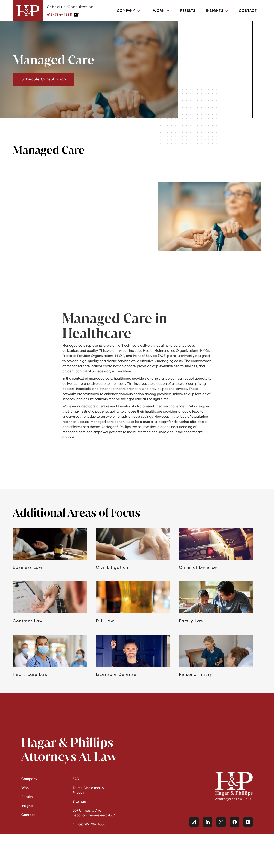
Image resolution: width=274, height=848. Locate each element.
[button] (128, 10)
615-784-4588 (59, 14)
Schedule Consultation (43, 79)
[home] (28, 10)
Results (187, 11)
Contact (248, 11)
